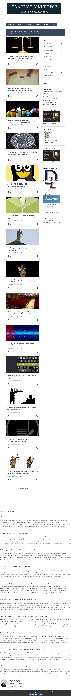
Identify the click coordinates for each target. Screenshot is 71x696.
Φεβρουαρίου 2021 (48, 66)
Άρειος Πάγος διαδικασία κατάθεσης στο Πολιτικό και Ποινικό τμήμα (18, 599)
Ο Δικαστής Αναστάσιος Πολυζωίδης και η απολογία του (15, 517)
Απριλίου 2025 (47, 43)
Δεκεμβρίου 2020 (47, 69)
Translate (57, 222)
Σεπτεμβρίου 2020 (48, 72)
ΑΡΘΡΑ (20, 24)
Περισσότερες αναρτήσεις (23, 488)
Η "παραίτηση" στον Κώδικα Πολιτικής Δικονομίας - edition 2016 (17, 666)
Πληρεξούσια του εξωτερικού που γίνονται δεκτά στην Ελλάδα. (16, 533)
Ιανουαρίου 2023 (47, 53)
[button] (37, 64)
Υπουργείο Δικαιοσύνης (49, 95)
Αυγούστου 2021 (47, 60)
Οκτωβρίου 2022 (47, 56)
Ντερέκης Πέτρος (14, 681)
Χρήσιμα (46, 24)
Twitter (53, 24)
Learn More (33, 694)
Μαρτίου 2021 (47, 63)
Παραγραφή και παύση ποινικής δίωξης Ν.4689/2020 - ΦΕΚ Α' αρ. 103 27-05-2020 (22, 649)
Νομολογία (28, 24)
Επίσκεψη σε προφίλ (15, 686)
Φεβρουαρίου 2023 (48, 50)
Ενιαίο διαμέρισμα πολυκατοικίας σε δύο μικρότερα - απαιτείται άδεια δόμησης (20, 550)
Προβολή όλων (10, 34)
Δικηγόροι (37, 24)
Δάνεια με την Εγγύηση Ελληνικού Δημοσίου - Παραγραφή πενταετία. (18, 633)
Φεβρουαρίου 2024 (48, 47)
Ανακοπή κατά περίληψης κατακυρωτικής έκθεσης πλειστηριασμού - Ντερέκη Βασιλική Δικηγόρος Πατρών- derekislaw (31, 583)
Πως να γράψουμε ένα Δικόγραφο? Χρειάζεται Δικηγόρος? (15, 566)
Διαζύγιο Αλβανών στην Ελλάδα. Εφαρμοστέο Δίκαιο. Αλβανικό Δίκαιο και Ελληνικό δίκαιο (23, 616)
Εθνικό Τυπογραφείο (48, 97)
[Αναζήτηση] (64, 5)
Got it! (40, 694)
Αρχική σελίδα (10, 24)
